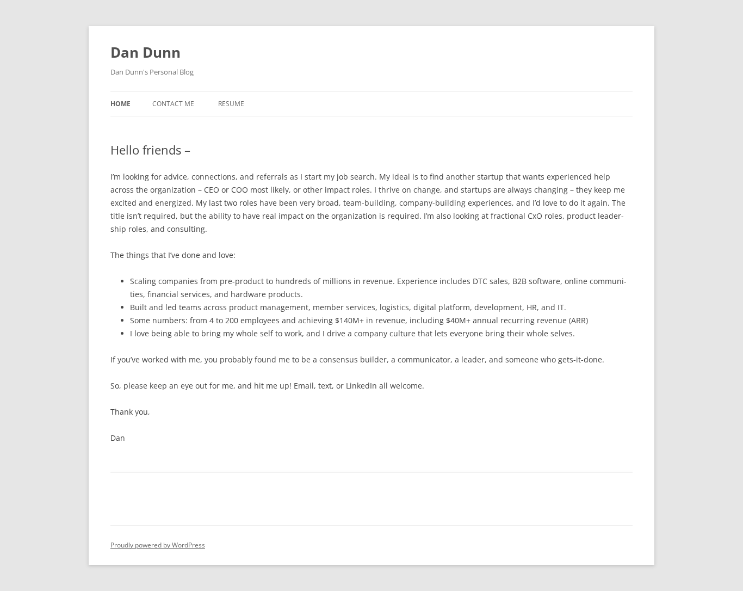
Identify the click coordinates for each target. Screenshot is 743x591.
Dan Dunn (145, 52)
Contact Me (173, 103)
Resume (231, 103)
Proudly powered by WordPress (157, 545)
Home (120, 103)
